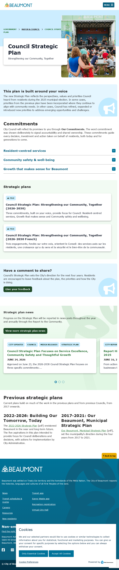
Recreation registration (44, 504)
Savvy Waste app (40, 498)
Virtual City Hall (40, 510)
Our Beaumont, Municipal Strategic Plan (83, 430)
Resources (7, 513)
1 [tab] (56, 382)
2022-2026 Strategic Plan (23, 425)
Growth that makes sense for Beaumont (35, 169)
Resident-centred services (24, 150)
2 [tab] (59, 382)
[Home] (18, 5)
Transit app (38, 493)
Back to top (110, 456)
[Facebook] (3, 550)
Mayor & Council (31, 29)
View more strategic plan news (25, 330)
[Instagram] (12, 550)
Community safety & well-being (29, 160)
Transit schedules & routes (12, 500)
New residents (9, 518)
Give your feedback (17, 289)
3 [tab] (63, 382)
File (11, 198)
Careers (6, 507)
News (5, 493)
